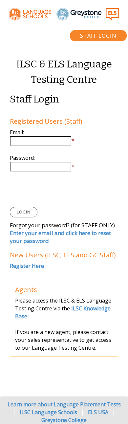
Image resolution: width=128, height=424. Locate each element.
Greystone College (64, 420)
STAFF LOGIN (98, 35)
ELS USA (98, 412)
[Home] (64, 14)
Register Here (27, 265)
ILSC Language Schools (48, 412)
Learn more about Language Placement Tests (64, 404)
